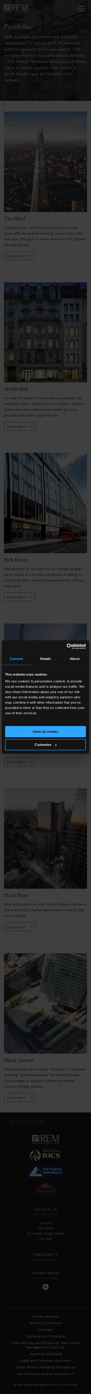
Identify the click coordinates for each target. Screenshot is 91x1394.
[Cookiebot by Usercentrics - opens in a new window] (66, 646)
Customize (43, 744)
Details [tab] (45, 659)
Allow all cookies (45, 731)
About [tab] (75, 659)
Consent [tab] (16, 659)
